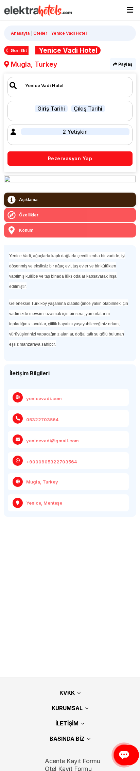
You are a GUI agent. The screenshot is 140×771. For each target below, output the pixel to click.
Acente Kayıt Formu (72, 761)
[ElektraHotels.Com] (35, 10)
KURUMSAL (67, 708)
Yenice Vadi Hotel (69, 33)
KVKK (67, 692)
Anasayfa (20, 33)
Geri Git (19, 50)
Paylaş (125, 64)
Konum (26, 230)
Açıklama (28, 199)
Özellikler (28, 214)
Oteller (40, 33)
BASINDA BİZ (67, 738)
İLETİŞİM (66, 723)
